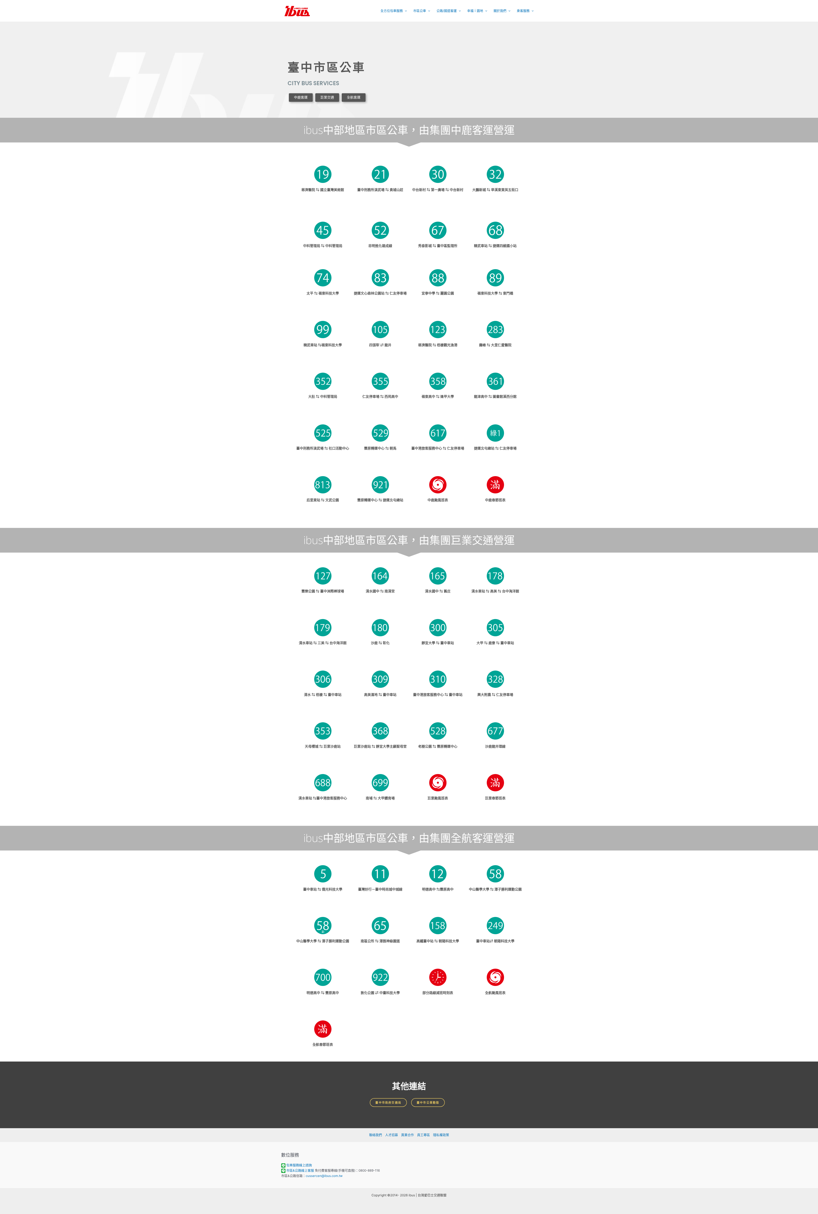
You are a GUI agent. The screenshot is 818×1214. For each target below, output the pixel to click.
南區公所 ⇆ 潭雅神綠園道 (380, 941)
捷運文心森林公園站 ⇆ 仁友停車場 (380, 293)
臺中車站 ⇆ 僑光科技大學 (322, 889)
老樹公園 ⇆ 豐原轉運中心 (437, 746)
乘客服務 (523, 11)
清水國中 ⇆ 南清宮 (380, 591)
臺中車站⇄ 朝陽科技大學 (495, 941)
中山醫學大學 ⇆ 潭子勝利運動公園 (495, 889)
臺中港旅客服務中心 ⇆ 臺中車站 (437, 694)
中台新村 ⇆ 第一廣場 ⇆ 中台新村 (437, 189)
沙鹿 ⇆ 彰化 (380, 643)
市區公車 (419, 11)
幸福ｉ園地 (475, 11)
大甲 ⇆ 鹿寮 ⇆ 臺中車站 (495, 643)
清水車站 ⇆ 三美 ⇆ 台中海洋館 (323, 643)
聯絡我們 (375, 1135)
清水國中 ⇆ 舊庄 (438, 591)
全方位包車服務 (391, 11)
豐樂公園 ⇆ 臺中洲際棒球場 (322, 591)
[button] (405, 11)
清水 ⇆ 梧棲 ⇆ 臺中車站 (322, 694)
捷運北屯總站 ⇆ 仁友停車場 (495, 448)
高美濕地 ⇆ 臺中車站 (380, 694)
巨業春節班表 (495, 798)
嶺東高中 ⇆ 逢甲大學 (438, 396)
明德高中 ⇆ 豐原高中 (323, 992)
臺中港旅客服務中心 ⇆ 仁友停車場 (437, 448)
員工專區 (423, 1135)
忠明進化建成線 (380, 245)
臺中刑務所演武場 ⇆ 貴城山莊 (380, 189)
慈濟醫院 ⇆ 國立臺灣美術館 (322, 189)
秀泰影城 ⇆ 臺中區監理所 (437, 245)
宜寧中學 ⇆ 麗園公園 (438, 293)
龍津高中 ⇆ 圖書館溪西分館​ (495, 396)
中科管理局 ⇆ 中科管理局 (322, 245)
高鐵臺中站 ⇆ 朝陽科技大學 (437, 941)
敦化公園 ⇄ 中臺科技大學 (380, 992)
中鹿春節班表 (495, 500)
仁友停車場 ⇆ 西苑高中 (380, 396)
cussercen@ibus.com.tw (324, 1176)
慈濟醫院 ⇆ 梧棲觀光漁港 (437, 345)
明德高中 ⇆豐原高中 (438, 889)
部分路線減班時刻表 (437, 992)
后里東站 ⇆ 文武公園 (323, 500)
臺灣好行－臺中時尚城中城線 (380, 889)
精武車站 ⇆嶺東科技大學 (323, 345)
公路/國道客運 (446, 11)
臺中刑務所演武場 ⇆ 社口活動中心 (322, 448)
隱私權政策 (441, 1135)
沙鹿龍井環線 (495, 746)
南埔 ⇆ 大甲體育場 (380, 798)
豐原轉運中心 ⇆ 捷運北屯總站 (380, 500)
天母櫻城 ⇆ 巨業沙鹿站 (323, 746)
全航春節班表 (323, 1044)
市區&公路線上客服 (300, 1170)
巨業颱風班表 (438, 798)
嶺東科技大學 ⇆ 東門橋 (495, 293)
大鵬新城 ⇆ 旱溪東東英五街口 (495, 189)
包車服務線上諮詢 (299, 1165)
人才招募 (391, 1135)
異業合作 (407, 1135)
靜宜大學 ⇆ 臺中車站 (438, 643)
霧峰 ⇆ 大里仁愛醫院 (495, 345)
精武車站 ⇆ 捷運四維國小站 (495, 245)
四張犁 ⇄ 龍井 (380, 345)
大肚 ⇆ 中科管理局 (322, 396)
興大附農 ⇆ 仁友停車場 (495, 694)
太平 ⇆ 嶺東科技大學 (323, 293)
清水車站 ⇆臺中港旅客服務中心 (322, 798)
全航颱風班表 (495, 992)
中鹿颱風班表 (438, 500)
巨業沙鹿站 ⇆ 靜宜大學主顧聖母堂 (380, 746)
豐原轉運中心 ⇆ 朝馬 (380, 448)
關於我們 (500, 11)
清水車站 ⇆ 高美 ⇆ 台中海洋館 (495, 591)
